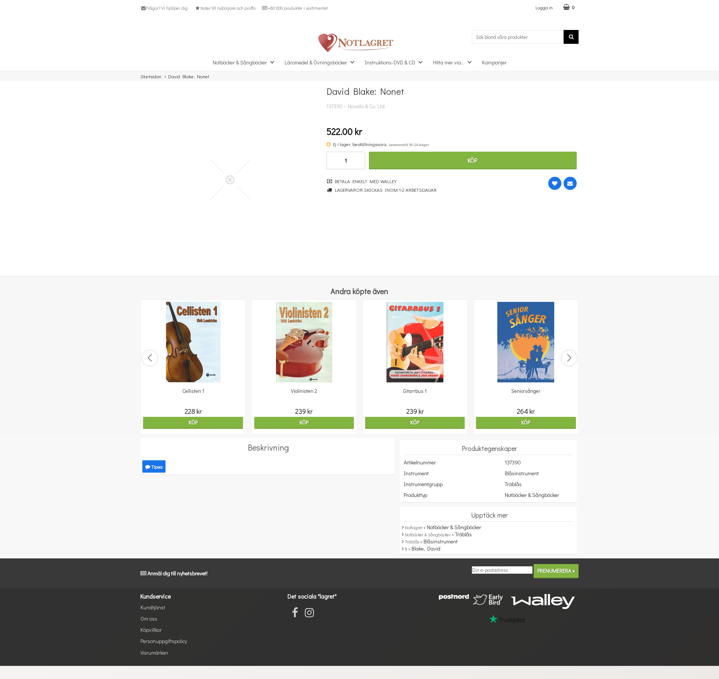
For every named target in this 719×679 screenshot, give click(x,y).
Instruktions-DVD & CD (390, 62)
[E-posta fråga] (570, 183)
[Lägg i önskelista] (554, 183)
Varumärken (154, 652)
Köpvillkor (151, 629)
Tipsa (156, 466)
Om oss (148, 618)
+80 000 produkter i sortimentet (298, 8)
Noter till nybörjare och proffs (227, 8)
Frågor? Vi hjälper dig (167, 8)
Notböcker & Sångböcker (240, 62)
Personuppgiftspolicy (163, 641)
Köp (472, 160)
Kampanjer (494, 62)
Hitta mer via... (448, 62)
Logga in (544, 7)
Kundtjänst (152, 607)
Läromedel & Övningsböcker (316, 62)
